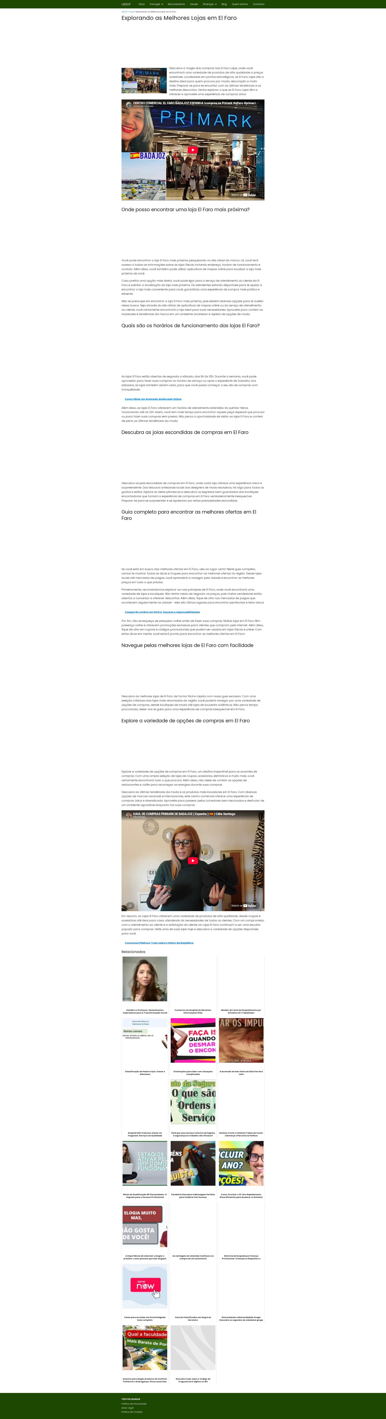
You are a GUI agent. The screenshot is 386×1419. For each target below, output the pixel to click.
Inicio (142, 4)
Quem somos (240, 4)
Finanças (208, 4)
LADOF (126, 4)
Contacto (258, 4)
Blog (224, 4)
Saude (194, 4)
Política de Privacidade (134, 1403)
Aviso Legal (128, 1407)
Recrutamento (176, 4)
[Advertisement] (193, 44)
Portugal (155, 4)
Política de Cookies (132, 1411)
